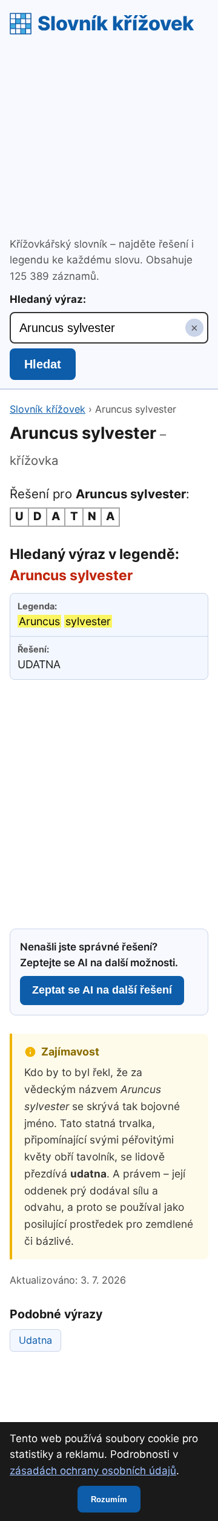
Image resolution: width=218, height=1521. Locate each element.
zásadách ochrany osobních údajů (93, 1471)
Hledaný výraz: (48, 299)
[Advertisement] (109, 138)
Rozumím (109, 1499)
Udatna (35, 1340)
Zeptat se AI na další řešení (102, 990)
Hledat (42, 364)
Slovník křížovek (116, 23)
